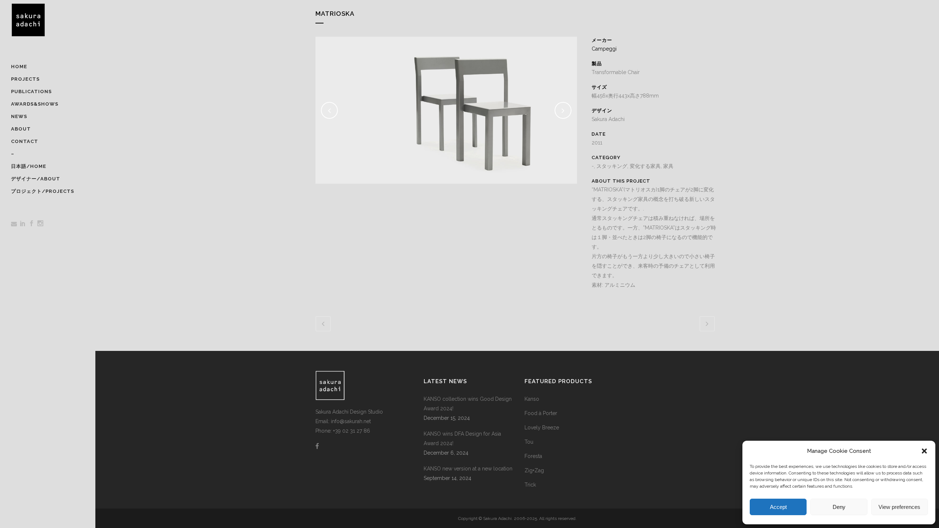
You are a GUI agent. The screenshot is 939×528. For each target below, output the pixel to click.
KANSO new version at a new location (468, 469)
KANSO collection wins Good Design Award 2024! (468, 403)
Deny (839, 507)
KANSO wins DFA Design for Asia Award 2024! (462, 438)
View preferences (899, 507)
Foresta (533, 456)
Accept (778, 507)
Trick (530, 485)
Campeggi (604, 49)
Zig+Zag (534, 470)
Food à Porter (541, 413)
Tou (529, 442)
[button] (924, 451)
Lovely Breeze (542, 427)
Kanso (532, 399)
